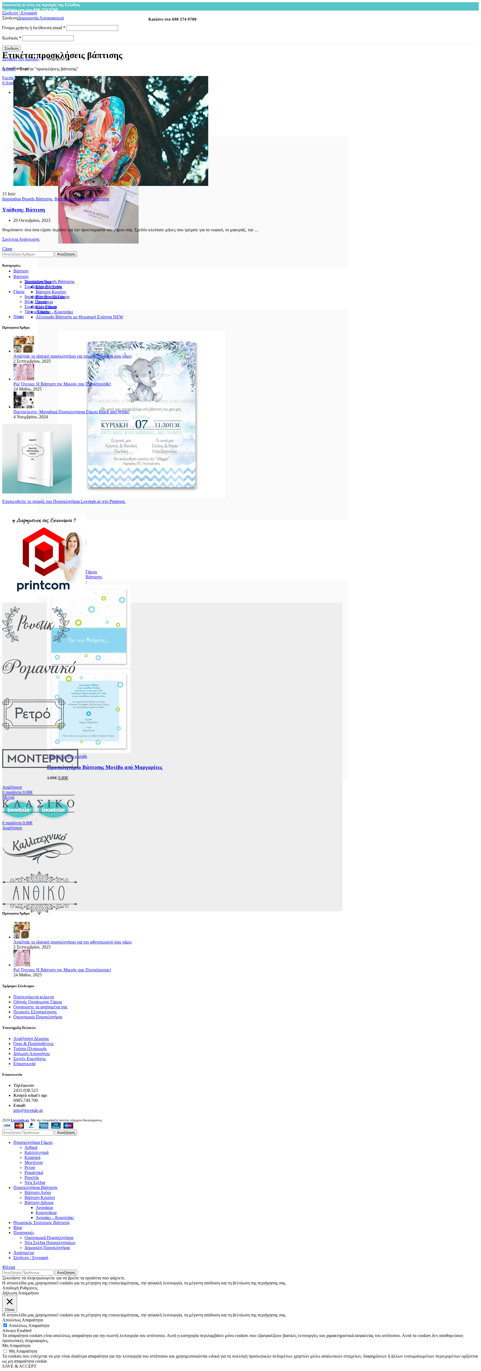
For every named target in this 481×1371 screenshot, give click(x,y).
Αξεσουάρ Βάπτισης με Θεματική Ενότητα (79, 317)
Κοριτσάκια (46, 1212)
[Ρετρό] (33, 734)
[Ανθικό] (39, 913)
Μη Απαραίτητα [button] (16, 1345)
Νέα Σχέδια (34, 1182)
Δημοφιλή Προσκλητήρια (47, 1247)
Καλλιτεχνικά (36, 1152)
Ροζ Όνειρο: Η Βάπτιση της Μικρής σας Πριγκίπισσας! (62, 384)
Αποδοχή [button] (10, 1288)
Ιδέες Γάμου (35, 301)
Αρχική (8, 69)
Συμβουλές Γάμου (40, 306)
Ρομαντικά (33, 1172)
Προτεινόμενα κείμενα (33, 996)
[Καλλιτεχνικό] (38, 868)
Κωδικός (11, 38)
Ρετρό (29, 1167)
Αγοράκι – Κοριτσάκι (55, 1217)
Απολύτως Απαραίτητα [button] (22, 1320)
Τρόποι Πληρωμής (30, 1048)
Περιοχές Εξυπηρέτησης (35, 1011)
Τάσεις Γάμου (36, 311)
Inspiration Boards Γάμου (47, 296)
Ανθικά (30, 1147)
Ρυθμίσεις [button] (29, 1288)
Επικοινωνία (24, 1063)
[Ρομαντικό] (39, 689)
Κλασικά (32, 1157)
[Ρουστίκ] (36, 644)
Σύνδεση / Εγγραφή (30, 1257)
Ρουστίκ (31, 1177)
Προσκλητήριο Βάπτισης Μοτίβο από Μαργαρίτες (104, 767)
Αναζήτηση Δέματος (31, 1038)
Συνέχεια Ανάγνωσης (21, 239)
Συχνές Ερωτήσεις (29, 1058)
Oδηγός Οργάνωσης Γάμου (37, 1001)
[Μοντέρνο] (40, 779)
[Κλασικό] (38, 824)
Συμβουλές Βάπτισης (90, 198)
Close (7, 248)
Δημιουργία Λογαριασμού (41, 18)
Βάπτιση (62, 198)
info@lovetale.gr (28, 1110)
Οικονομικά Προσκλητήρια (37, 1016)
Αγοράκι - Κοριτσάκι (54, 311)
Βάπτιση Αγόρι (37, 1192)
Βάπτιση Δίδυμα (38, 1202)
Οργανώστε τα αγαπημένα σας (40, 1006)
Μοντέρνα (33, 1162)
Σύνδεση (11, 48)
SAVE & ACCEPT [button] (19, 1366)
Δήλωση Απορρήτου (31, 1053)
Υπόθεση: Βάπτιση (23, 210)
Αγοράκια (44, 1207)
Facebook (10, 77)
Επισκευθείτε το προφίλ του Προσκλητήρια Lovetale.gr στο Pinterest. (64, 501)
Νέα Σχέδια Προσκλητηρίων (49, 1242)
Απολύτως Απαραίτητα (29, 1325)
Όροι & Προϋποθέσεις (33, 1043)
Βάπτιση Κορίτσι (51, 291)
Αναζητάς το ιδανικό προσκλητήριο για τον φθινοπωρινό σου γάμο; (72, 356)
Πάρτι (18, 316)
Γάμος (18, 291)
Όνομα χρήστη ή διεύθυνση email (33, 27)
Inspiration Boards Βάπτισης (27, 198)
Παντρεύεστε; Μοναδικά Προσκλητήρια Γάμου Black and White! (71, 411)
